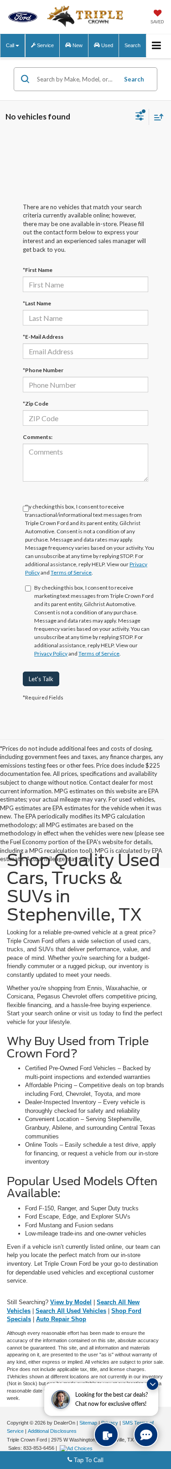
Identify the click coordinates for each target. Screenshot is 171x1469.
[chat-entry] (146, 1434)
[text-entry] (106, 1434)
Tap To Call (88, 1460)
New (77, 45)
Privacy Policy (50, 653)
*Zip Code (35, 403)
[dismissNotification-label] (152, 1384)
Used (106, 45)
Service (45, 45)
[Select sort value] (156, 117)
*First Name (37, 269)
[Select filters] (139, 117)
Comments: (37, 437)
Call (11, 45)
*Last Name (37, 303)
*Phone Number (43, 370)
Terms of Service (71, 572)
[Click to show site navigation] (156, 46)
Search (134, 79)
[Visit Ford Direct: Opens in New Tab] (77, 1448)
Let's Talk (41, 679)
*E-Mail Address (43, 336)
